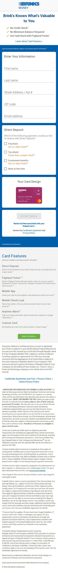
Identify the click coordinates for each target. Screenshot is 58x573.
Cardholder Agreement (32, 230)
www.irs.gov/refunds (37, 470)
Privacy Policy (29, 233)
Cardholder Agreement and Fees (20, 378)
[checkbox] (29, 143)
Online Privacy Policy (29, 381)
